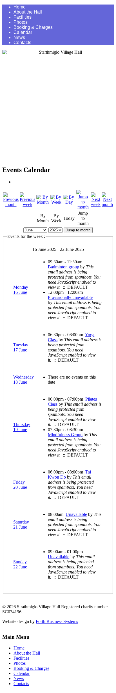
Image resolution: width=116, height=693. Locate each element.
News (19, 37)
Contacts (22, 42)
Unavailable (76, 514)
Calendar (23, 32)
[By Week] (56, 202)
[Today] (69, 202)
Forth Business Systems (57, 621)
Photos (21, 22)
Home (20, 7)
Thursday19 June (21, 427)
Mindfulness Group (65, 434)
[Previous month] (11, 204)
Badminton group (63, 266)
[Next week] (96, 204)
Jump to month (78, 230)
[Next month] (107, 204)
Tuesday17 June (20, 347)
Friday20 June (20, 485)
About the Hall (28, 12)
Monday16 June (20, 290)
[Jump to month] (83, 207)
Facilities (23, 17)
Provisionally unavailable (70, 297)
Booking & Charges (33, 27)
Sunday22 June (20, 564)
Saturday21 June (21, 524)
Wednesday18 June (23, 379)
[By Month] (42, 202)
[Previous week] (27, 204)
